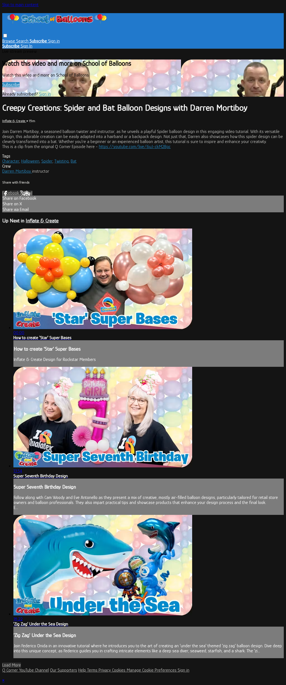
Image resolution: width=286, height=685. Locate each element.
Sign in (54, 41)
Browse (9, 41)
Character (10, 161)
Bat (74, 161)
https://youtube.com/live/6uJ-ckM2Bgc (135, 146)
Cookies (119, 670)
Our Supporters (63, 670)
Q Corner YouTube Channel (25, 670)
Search (23, 41)
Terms (93, 670)
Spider (47, 161)
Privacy (105, 670)
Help (82, 670)
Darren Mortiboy (17, 171)
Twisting (61, 161)
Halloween (30, 161)
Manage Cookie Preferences (152, 670)
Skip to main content (20, 4)
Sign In (26, 46)
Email (27, 193)
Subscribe (11, 84)
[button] (5, 35)
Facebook (11, 193)
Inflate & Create (14, 121)
